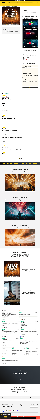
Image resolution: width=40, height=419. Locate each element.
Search (20, 404)
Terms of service (21, 405)
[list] (11, 16)
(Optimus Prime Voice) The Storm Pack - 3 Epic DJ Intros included (13, 6)
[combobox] (20, 2)
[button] (37, 2)
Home (2, 6)
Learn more (4, 415)
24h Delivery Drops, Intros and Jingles (6, 6)
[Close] (10, 413)
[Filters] (33, 93)
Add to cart (30, 87)
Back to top (20, 399)
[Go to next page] (21, 158)
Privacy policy (21, 406)
